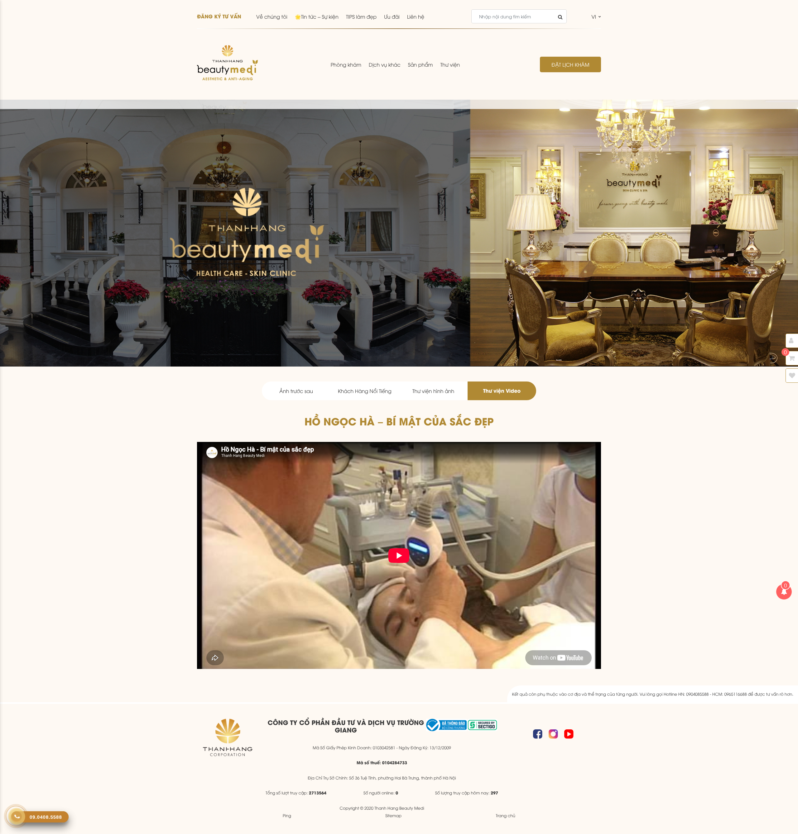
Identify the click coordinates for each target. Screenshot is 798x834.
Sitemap (393, 815)
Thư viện (450, 64)
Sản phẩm (420, 64)
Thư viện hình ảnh (433, 390)
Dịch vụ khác (385, 64)
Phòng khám (346, 64)
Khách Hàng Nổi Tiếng (365, 390)
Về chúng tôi (271, 16)
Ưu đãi (392, 16)
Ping (287, 815)
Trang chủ (505, 815)
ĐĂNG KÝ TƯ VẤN (219, 16)
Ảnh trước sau (296, 390)
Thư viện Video (502, 390)
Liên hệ (415, 16)
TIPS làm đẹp (361, 16)
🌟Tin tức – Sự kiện (317, 16)
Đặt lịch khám (570, 64)
